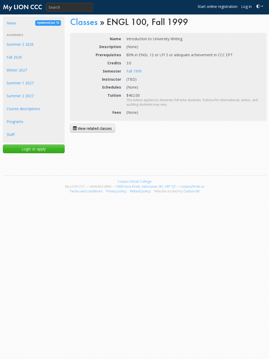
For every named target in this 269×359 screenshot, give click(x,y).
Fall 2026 (14, 57)
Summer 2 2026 (20, 44)
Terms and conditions (86, 191)
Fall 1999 (134, 71)
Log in (246, 6)
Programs (15, 121)
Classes (84, 22)
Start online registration (217, 6)
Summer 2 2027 (20, 95)
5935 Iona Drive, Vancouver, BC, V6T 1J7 (146, 186)
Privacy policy (116, 191)
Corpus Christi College (135, 181)
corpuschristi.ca (192, 186)
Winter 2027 (17, 70)
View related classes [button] (94, 128)
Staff (10, 134)
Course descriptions (23, 108)
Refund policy (140, 191)
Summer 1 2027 (20, 82)
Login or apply (34, 148)
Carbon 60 (191, 191)
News (33, 22)
